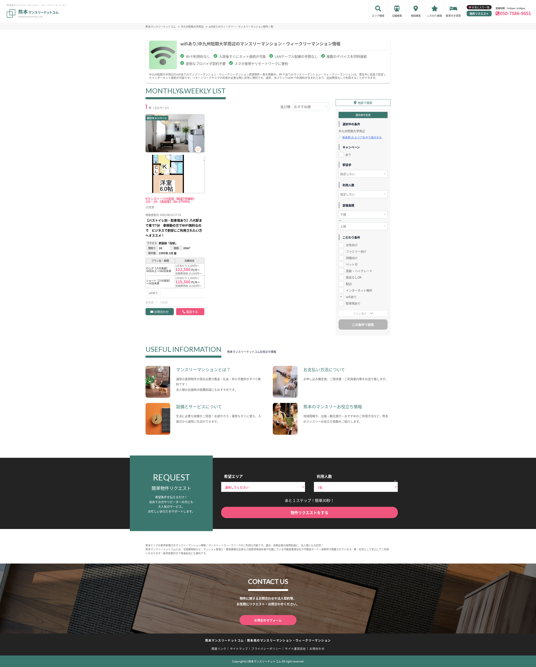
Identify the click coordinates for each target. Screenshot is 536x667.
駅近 (349, 284)
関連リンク (219, 648)
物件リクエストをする (309, 512)
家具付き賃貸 (453, 15)
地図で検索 (365, 103)
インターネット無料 (359, 290)
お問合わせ (161, 312)
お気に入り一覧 (481, 7)
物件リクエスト (479, 13)
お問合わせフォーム (268, 620)
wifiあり (351, 297)
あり (348, 154)
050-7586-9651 (515, 13)
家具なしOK (354, 277)
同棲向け (352, 258)
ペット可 (352, 264)
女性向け (352, 245)
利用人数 (324, 476)
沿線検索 (397, 15)
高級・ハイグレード (359, 271)
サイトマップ (239, 648)
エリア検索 (378, 15)
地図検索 (416, 15)
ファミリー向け (356, 251)
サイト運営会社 (295, 648)
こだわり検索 (434, 15)
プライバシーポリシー (266, 648)
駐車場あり (353, 303)
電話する (192, 312)
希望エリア (233, 476)
